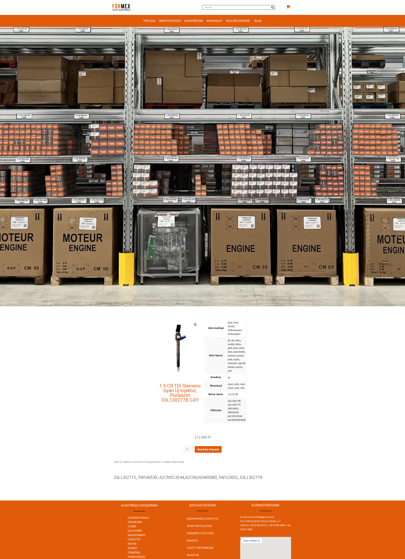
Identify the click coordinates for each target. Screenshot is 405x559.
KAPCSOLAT (214, 20)
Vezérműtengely (138, 517)
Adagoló (192, 540)
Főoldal (149, 20)
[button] (195, 324)
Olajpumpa (135, 530)
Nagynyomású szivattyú (202, 518)
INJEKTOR (193, 555)
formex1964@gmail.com (260, 517)
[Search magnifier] (272, 7)
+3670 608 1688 (276, 525)
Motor (132, 544)
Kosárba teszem (208, 449)
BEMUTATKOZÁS (170, 20)
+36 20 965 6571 (258, 525)
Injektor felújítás (199, 526)
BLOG (258, 20)
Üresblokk (135, 522)
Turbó (132, 526)
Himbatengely (137, 557)
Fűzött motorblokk (200, 548)
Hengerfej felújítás (200, 533)
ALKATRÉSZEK (193, 20)
